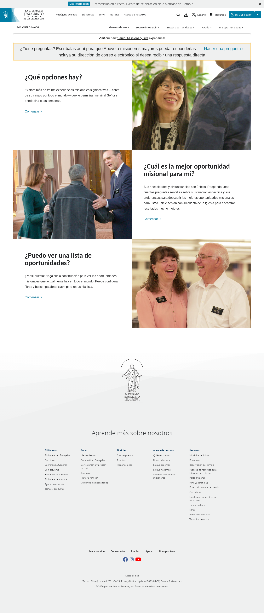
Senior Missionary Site (132, 38)
